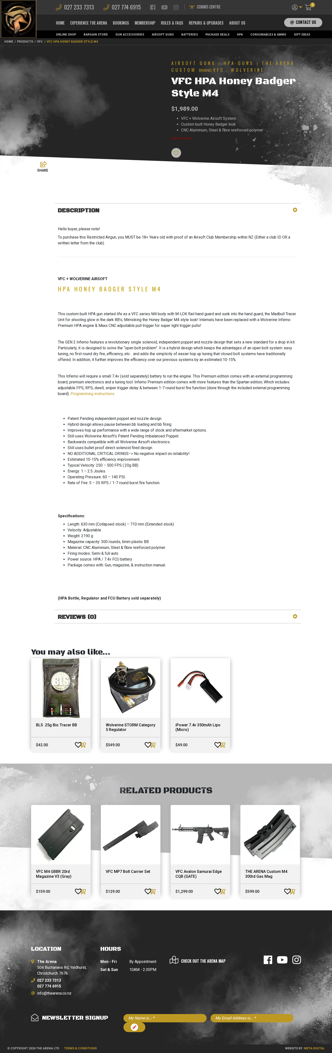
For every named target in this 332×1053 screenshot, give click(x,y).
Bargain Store (96, 34)
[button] (297, 6)
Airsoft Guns (163, 34)
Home (60, 23)
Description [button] (78, 210)
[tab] (177, 210)
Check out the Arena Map (203, 961)
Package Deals (217, 34)
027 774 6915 (126, 6)
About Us (237, 23)
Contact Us (306, 22)
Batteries (189, 34)
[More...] (41, 163)
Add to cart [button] (83, 745)
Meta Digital (314, 1048)
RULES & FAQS (172, 23)
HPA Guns (239, 63)
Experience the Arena (88, 23)
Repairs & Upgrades (206, 23)
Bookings (121, 23)
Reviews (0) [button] (77, 617)
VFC (219, 70)
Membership (145, 23)
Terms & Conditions (80, 1048)
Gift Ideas (302, 34)
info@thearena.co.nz (54, 993)
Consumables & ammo (268, 34)
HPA (240, 34)
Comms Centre (208, 7)
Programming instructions (92, 393)
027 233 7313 (79, 6)
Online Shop (66, 34)
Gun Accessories (129, 34)
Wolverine (247, 70)
